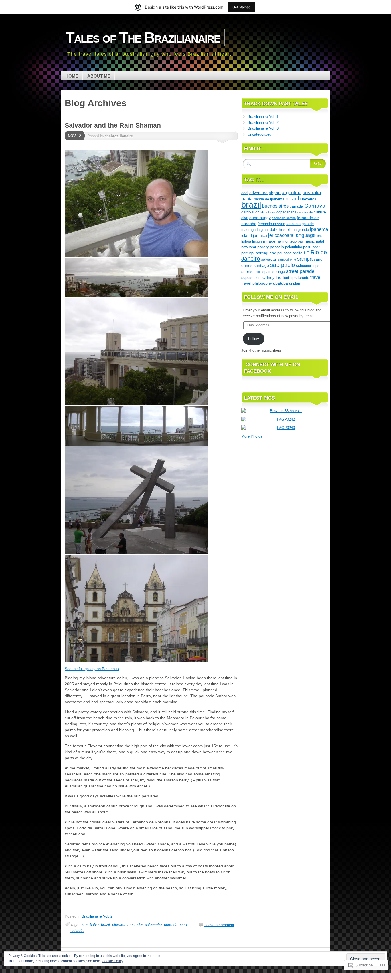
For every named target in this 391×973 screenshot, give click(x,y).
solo (258, 271)
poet (316, 247)
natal (320, 241)
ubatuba (280, 283)
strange (278, 271)
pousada (284, 253)
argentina (291, 192)
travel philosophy (256, 283)
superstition (250, 277)
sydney (268, 277)
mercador (135, 924)
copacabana (286, 212)
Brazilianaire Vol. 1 (263, 116)
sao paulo (282, 265)
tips (293, 277)
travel (315, 277)
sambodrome (287, 259)
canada (296, 206)
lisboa (246, 241)
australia (312, 192)
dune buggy (260, 217)
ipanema (319, 229)
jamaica (260, 235)
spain (266, 271)
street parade (300, 271)
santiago (261, 265)
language (305, 235)
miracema (272, 241)
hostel (284, 229)
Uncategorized (259, 134)
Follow (253, 339)
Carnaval (315, 206)
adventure (258, 192)
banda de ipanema (269, 199)
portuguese (266, 253)
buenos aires (275, 206)
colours (270, 212)
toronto (303, 277)
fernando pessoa (271, 224)
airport (275, 192)
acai (84, 924)
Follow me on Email (271, 297)
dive (244, 218)
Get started (241, 7)
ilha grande (300, 229)
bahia (94, 924)
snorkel (247, 271)
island (246, 235)
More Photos (251, 436)
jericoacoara (280, 235)
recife (298, 253)
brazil (105, 924)
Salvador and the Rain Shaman (113, 125)
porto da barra (175, 924)
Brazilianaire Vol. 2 (97, 916)
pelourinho (153, 924)
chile (259, 212)
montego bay (293, 241)
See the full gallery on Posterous (92, 669)
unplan (294, 283)
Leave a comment (219, 925)
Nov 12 (74, 136)
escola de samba (284, 218)
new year (248, 247)
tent (286, 277)
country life (305, 212)
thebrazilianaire (119, 136)
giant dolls (269, 229)
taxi (279, 277)
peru (307, 247)
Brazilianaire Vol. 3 (263, 128)
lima (319, 235)
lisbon (257, 241)
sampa (305, 259)
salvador (77, 931)
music (310, 241)
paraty (263, 247)
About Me (98, 76)
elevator (118, 924)
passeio (277, 247)
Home (71, 76)
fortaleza (293, 224)
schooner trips (307, 265)
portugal (247, 253)
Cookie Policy (112, 961)
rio (306, 252)
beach (293, 198)
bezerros (309, 199)
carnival (247, 212)
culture (320, 212)
